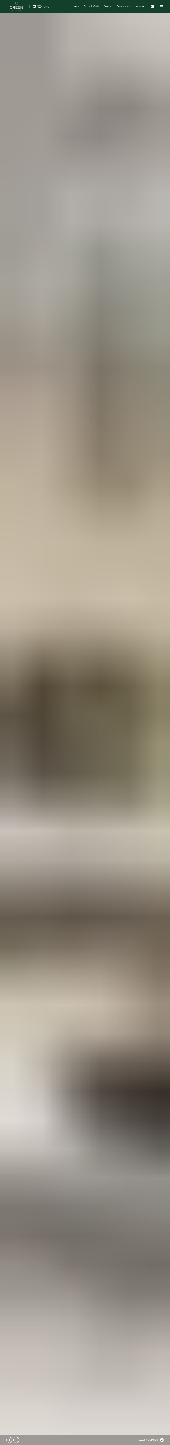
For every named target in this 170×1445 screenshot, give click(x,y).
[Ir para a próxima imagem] (16, 1440)
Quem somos (123, 6)
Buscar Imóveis (91, 6)
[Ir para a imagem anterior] (9, 1440)
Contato (108, 6)
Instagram (139, 6)
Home (76, 6)
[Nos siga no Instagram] (152, 6)
